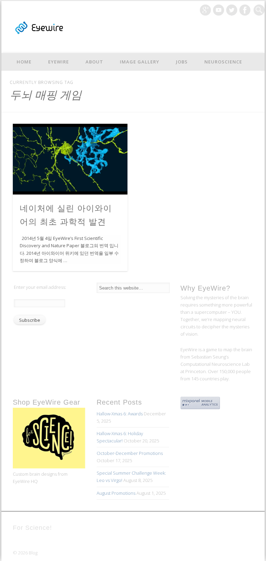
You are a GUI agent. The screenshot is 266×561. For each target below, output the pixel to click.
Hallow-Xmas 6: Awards (120, 414)
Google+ (205, 10)
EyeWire (58, 62)
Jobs (182, 62)
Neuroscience (223, 62)
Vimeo (218, 10)
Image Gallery (139, 62)
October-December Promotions (130, 453)
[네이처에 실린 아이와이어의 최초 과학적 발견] (70, 159)
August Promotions (116, 493)
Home (24, 62)
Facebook (244, 10)
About (94, 62)
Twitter (231, 10)
